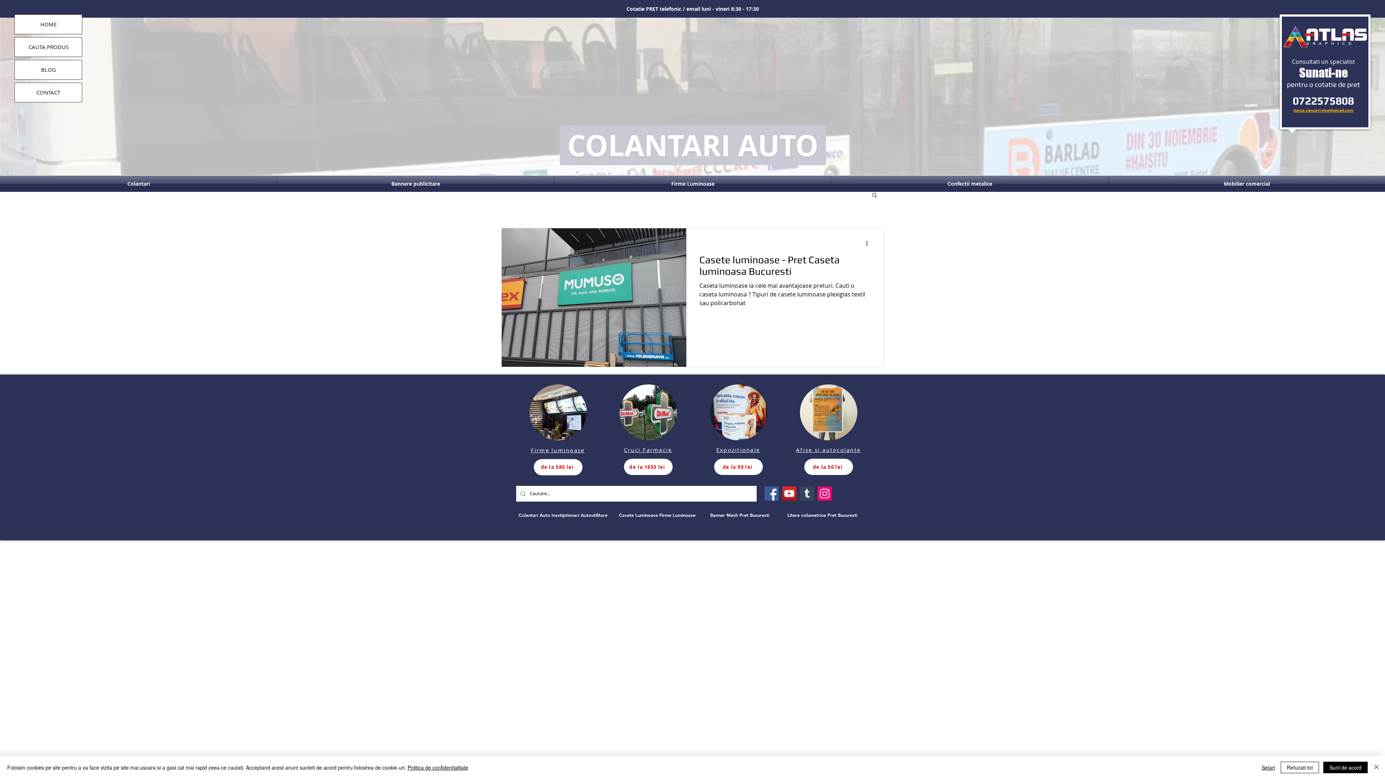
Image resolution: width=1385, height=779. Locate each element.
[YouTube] (789, 494)
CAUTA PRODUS (48, 46)
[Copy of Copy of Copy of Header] (682, 157)
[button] (874, 195)
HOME (48, 24)
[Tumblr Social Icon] (807, 494)
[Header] (696, 157)
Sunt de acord (1345, 767)
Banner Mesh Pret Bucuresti (739, 515)
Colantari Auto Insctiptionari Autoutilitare (563, 515)
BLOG (48, 69)
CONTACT (48, 92)
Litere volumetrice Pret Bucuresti (822, 515)
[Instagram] (825, 494)
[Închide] (1376, 767)
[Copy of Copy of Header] (709, 157)
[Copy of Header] (703, 157)
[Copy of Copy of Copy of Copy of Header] (676, 157)
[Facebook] (772, 494)
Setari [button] (1268, 767)
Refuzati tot (1300, 767)
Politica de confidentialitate (438, 767)
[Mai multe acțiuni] (869, 243)
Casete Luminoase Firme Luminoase (657, 515)
